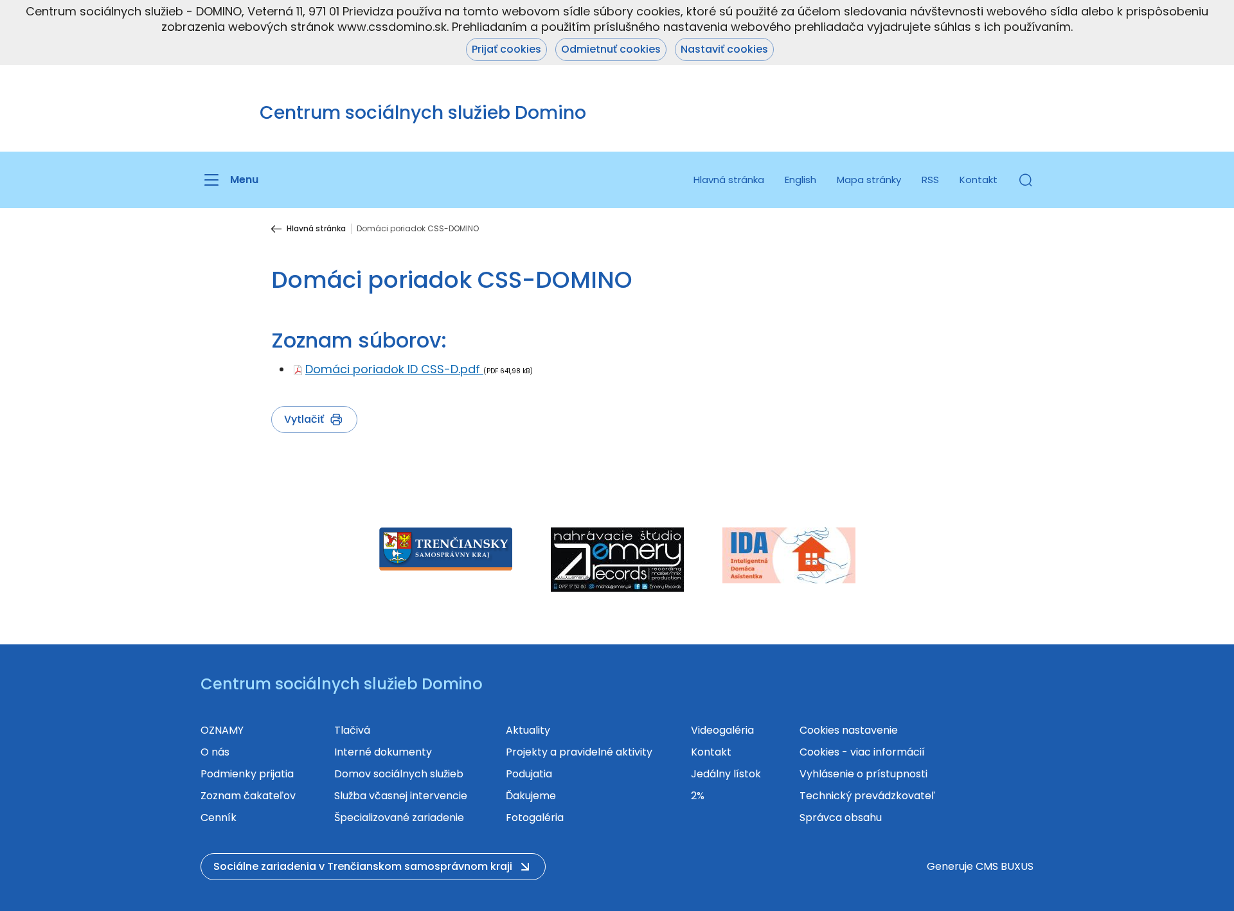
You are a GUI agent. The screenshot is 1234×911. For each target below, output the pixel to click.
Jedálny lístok (726, 773)
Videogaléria (722, 730)
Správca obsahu (841, 817)
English (800, 179)
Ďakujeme (531, 795)
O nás (215, 752)
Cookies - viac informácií (862, 752)
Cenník (219, 817)
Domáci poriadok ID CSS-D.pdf (394, 369)
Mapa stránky (869, 179)
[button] (1026, 180)
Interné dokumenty (383, 752)
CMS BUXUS (1004, 866)
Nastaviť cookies (724, 49)
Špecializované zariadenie (399, 817)
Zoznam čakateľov (248, 795)
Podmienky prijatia (247, 773)
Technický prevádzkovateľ (867, 795)
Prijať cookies (506, 49)
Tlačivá (352, 730)
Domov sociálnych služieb (398, 773)
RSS (930, 179)
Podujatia (529, 773)
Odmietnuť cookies (611, 49)
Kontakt (978, 179)
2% (697, 795)
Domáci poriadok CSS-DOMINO (418, 229)
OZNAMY (222, 730)
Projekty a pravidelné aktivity (579, 752)
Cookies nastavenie (849, 730)
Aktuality (528, 730)
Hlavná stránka (728, 179)
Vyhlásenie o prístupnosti (863, 773)
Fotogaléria (535, 817)
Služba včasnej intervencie (400, 795)
